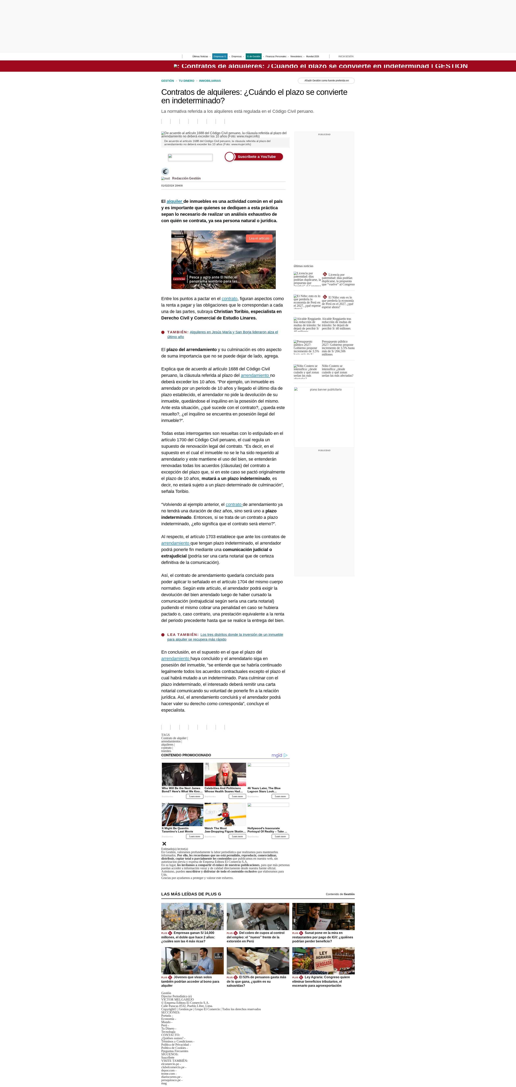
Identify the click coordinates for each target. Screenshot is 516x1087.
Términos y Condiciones (176, 1041)
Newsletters (296, 56)
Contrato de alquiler (174, 738)
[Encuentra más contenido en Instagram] (220, 121)
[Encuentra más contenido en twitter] (183, 121)
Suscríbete (468, 66)
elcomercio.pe (170, 1064)
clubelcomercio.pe (172, 1067)
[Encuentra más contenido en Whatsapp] (202, 121)
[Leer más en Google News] (165, 121)
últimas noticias (303, 266)
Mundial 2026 (312, 56)
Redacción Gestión (186, 178)
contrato (229, 298)
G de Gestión (253, 56)
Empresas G (220, 56)
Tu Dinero (167, 1028)
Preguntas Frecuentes (174, 1051)
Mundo (166, 1022)
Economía (167, 1019)
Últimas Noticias (200, 56)
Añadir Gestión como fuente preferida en (327, 80)
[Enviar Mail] (165, 178)
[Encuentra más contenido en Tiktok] (211, 121)
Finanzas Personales (276, 56)
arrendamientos (171, 741)
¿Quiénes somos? (172, 1038)
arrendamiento (255, 375)
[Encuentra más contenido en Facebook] (174, 121)
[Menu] (163, 57)
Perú (164, 1025)
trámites (166, 751)
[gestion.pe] (321, 66)
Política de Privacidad (175, 1044)
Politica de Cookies (173, 1048)
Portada (166, 1015)
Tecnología (168, 1031)
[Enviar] (171, 57)
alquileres (168, 744)
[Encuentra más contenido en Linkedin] (193, 121)
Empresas (237, 56)
